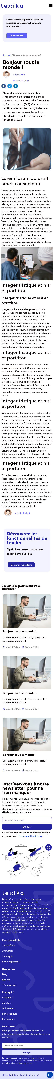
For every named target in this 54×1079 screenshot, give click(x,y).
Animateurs (8, 1008)
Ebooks (6, 979)
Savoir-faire (8, 945)
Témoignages (9, 985)
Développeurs (9, 1013)
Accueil (7, 55)
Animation (7, 950)
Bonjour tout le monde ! (19, 631)
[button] (3, 86)
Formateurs (8, 1019)
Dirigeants (7, 997)
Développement (11, 961)
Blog (4, 974)
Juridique (7, 956)
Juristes (6, 1002)
